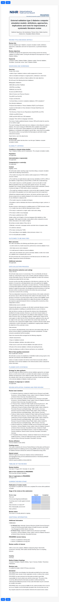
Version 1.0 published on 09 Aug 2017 (20, 539)
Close (8, 2)
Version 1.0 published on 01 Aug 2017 (20, 541)
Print (3, 2)
